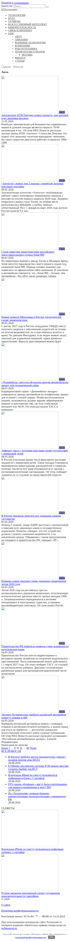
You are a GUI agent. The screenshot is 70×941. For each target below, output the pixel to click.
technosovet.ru (9, 928)
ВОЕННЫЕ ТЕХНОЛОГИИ (30, 42)
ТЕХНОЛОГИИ (16, 15)
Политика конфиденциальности (20, 910)
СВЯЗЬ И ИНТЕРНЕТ (20, 30)
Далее (33, 748)
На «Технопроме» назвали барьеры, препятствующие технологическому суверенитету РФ (37, 796)
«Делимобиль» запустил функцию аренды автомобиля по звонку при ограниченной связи (34, 384)
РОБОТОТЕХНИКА (26, 48)
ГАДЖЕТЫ (14, 21)
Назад (4, 748)
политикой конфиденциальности (30, 937)
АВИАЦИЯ (21, 39)
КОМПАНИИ (22, 45)
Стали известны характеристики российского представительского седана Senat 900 (27, 253)
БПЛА (11, 18)
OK (51, 937)
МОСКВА (27, 54)
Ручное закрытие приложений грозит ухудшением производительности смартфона (30, 895)
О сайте (5, 904)
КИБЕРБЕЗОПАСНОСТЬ (22, 27)
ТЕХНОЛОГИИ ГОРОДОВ (30, 51)
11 (21, 748)
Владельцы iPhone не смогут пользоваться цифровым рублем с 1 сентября (32, 777)
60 (27, 748)
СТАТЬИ (20, 60)
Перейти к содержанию (15, 2)
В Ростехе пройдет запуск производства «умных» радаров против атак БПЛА (37, 758)
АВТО (18, 36)
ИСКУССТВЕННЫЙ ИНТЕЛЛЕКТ (27, 24)
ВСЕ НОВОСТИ (11, 751)
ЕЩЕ (11, 33)
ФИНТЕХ (20, 57)
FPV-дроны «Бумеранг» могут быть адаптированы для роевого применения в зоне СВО (37, 786)
